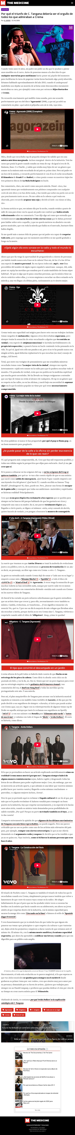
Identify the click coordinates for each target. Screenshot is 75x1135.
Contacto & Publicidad (33, 1125)
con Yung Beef (30, 688)
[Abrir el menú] (72, 3)
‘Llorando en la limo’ (35, 913)
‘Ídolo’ (45, 717)
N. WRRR (7, 20)
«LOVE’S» (5, 582)
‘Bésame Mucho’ (28, 579)
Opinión (5, 9)
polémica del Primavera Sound (45, 684)
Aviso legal (45, 1125)
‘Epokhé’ (45, 579)
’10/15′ (5, 714)
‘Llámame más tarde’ (53, 714)
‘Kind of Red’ (21, 582)
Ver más (37, 1110)
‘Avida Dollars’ (57, 717)
